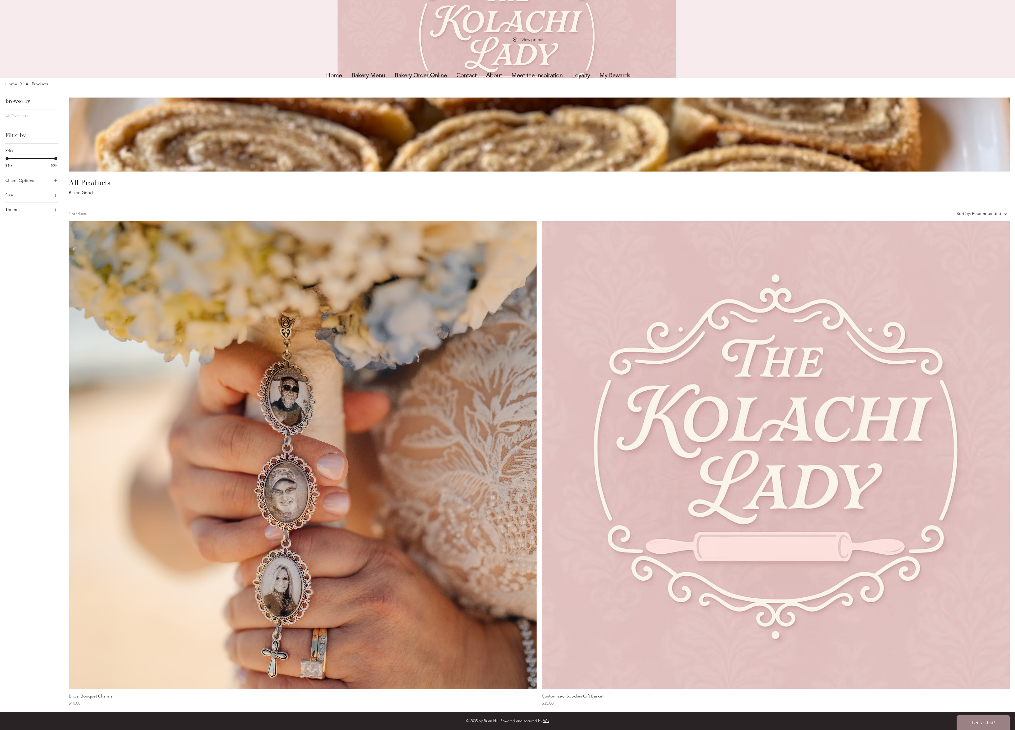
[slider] (7, 158)
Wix (546, 720)
